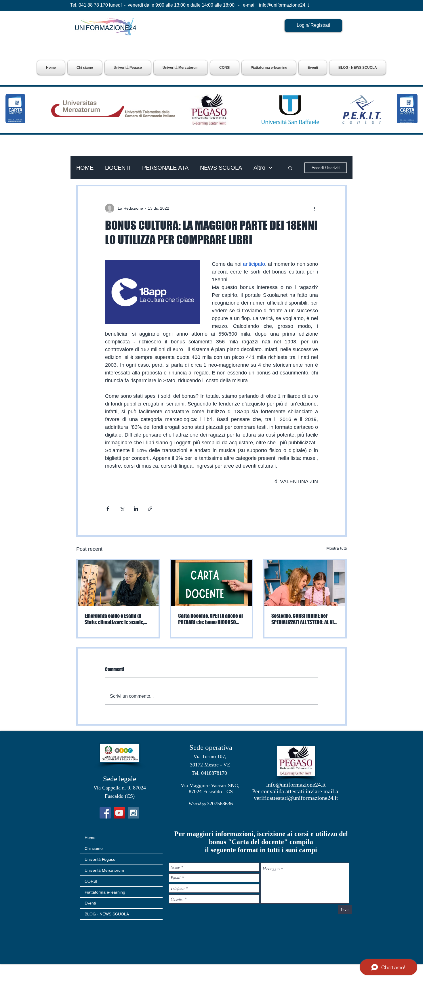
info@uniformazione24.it (284, 5)
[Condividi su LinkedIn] (136, 508)
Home (90, 837)
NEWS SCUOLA (221, 168)
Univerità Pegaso (100, 859)
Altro (259, 168)
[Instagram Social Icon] (133, 813)
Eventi (90, 903)
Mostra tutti (336, 548)
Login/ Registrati (313, 25)
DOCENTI (118, 168)
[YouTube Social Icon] (119, 813)
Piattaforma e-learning (105, 892)
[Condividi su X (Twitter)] (122, 508)
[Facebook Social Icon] (105, 813)
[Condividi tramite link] (150, 508)
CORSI (91, 881)
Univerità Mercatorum (104, 870)
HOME (85, 168)
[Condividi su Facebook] (107, 508)
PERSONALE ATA (165, 168)
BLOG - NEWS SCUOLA (107, 914)
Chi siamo (94, 848)
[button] (127, 67)
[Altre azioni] (314, 208)
